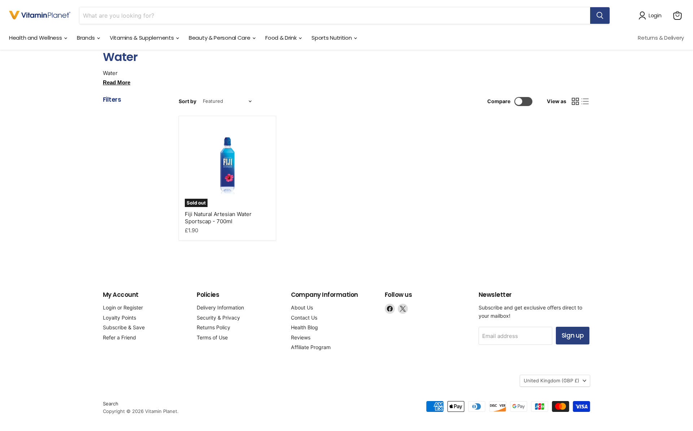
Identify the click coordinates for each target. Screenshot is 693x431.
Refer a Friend (119, 337)
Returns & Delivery (661, 37)
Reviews (300, 337)
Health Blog (304, 327)
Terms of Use (212, 337)
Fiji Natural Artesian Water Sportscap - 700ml (218, 218)
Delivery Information (220, 307)
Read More (116, 82)
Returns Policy (213, 327)
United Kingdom (551, 380)
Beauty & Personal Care (220, 37)
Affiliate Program (311, 347)
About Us (302, 307)
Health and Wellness (36, 37)
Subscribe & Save (124, 327)
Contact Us (304, 318)
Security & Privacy (218, 318)
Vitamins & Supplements (142, 37)
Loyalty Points (119, 318)
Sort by (187, 101)
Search (110, 403)
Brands (86, 37)
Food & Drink (281, 37)
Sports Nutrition (332, 37)
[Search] (600, 15)
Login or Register (123, 307)
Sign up (573, 335)
